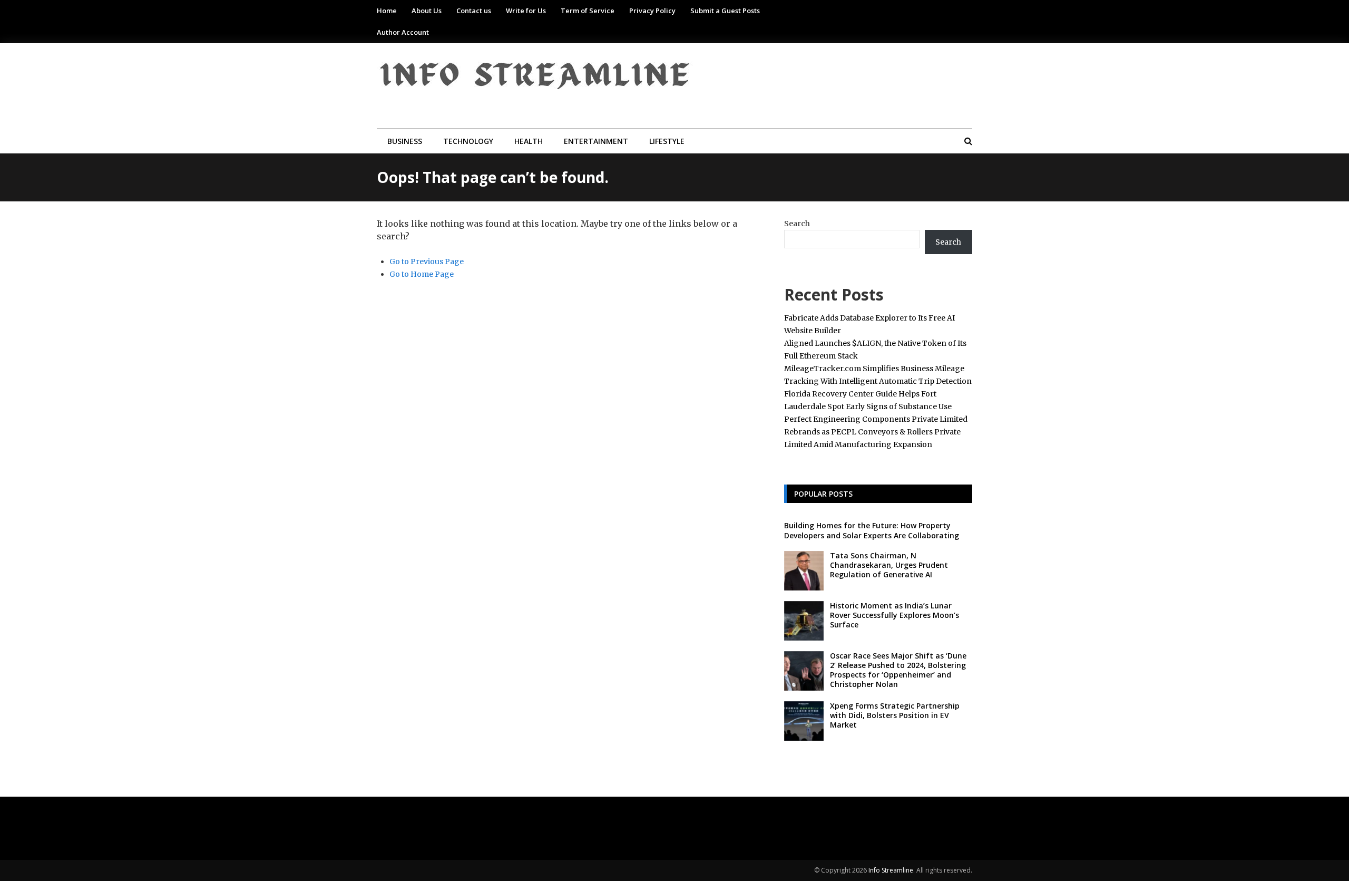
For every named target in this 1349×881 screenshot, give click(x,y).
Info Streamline (890, 870)
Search (797, 223)
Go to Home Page (421, 274)
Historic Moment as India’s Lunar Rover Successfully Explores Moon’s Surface (894, 615)
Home (387, 10)
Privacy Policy (652, 10)
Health (528, 141)
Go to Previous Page (426, 261)
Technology (468, 141)
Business (404, 141)
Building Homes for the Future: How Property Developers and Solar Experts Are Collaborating (871, 530)
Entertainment (596, 141)
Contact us (473, 10)
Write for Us (526, 10)
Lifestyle (667, 141)
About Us (427, 10)
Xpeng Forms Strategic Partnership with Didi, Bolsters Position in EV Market (895, 715)
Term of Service (587, 10)
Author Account (403, 32)
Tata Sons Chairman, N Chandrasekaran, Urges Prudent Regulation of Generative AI (889, 564)
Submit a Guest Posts (725, 10)
